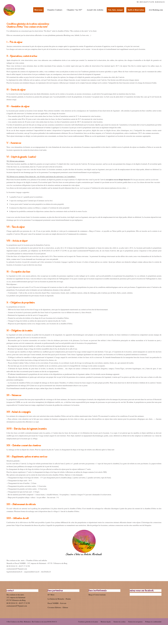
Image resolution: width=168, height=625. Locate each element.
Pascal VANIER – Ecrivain (57, 603)
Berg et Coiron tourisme (97, 594)
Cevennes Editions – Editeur (58, 607)
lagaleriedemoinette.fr (14, 571)
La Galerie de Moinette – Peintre (59, 599)
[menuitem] (38, 10)
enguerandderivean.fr (31, 571)
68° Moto (51, 594)
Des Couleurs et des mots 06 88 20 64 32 (44, 622)
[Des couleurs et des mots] (9, 10)
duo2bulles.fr (46, 571)
